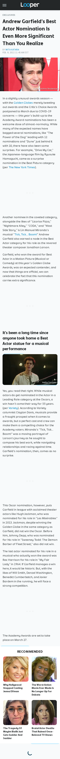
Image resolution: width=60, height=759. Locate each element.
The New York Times (22, 167)
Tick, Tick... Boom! (26, 234)
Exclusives (9, 15)
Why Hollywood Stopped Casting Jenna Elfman (13, 688)
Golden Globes (23, 103)
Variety (13, 408)
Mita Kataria (12, 49)
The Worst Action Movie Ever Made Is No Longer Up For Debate (43, 689)
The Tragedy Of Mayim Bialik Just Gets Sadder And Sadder (13, 733)
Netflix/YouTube (49, 382)
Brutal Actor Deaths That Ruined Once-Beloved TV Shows (43, 732)
